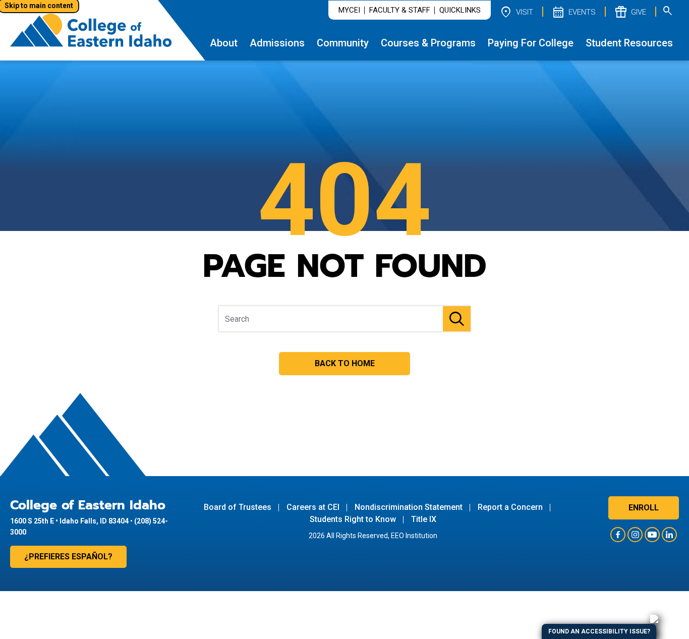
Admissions (277, 43)
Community (343, 43)
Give (630, 11)
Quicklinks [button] (460, 10)
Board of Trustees (237, 507)
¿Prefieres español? (68, 556)
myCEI (349, 10)
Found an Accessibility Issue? (599, 631)
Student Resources (629, 43)
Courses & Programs (428, 43)
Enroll (643, 507)
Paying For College (530, 43)
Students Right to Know (353, 519)
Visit (516, 11)
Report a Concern (510, 507)
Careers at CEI (312, 507)
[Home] (90, 30)
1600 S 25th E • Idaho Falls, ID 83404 (69, 521)
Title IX (423, 519)
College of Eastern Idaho (87, 505)
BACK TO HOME (345, 363)
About (224, 43)
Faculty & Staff (399, 10)
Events (573, 11)
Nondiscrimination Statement (409, 507)
